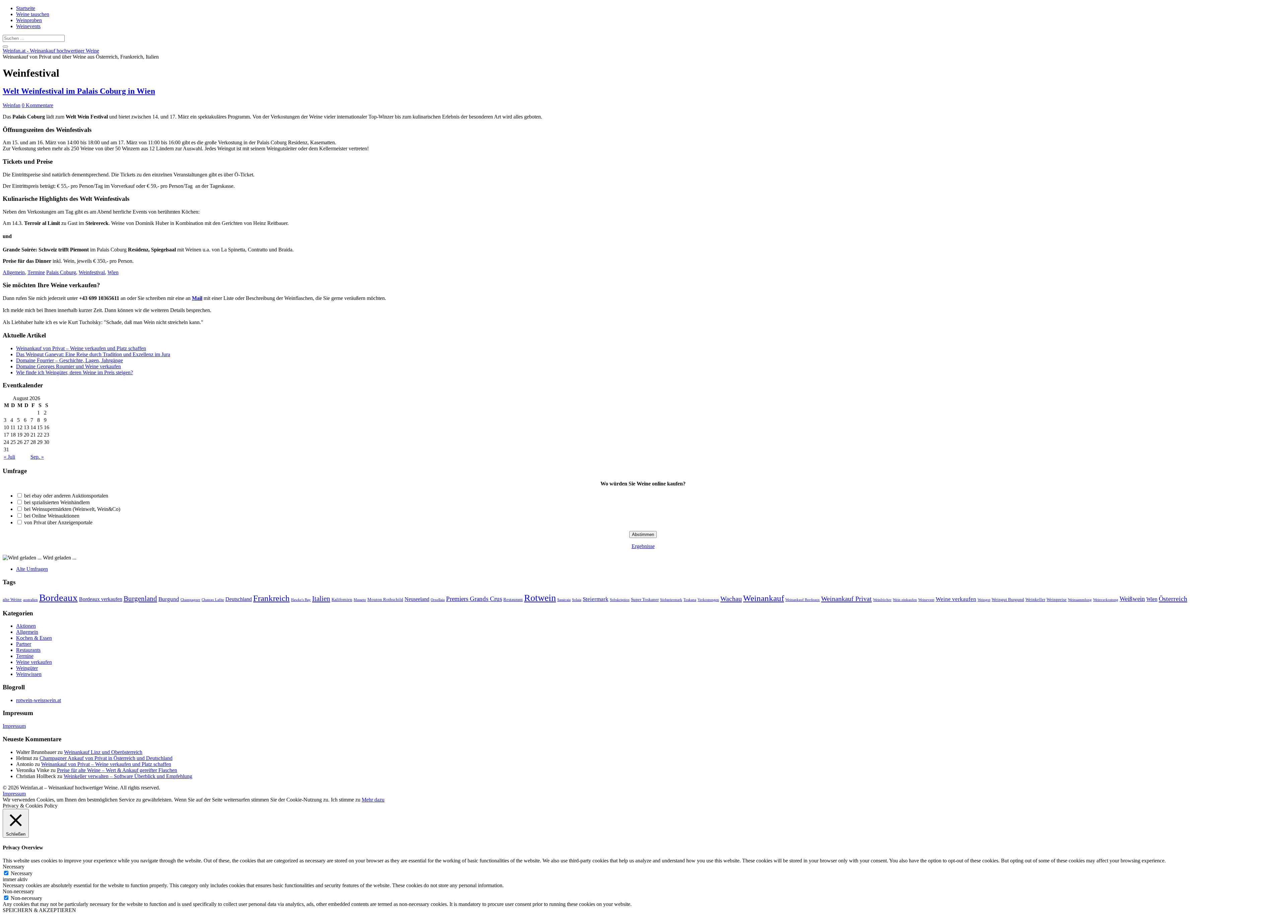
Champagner (190, 600)
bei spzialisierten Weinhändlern (57, 502)
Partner (23, 644)
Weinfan (11, 105)
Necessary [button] (13, 866)
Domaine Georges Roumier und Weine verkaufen (68, 366)
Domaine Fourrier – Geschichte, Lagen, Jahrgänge (69, 360)
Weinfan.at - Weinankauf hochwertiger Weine (51, 51)
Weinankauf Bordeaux (802, 600)
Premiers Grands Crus (474, 598)
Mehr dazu (373, 800)
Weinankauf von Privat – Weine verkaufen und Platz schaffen (81, 348)
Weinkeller (1035, 599)
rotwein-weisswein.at (38, 700)
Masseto (360, 600)
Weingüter (27, 668)
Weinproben (29, 20)
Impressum (14, 726)
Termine (36, 272)
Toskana (690, 600)
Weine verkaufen (956, 599)
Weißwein (1132, 598)
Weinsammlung (1080, 600)
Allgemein (14, 272)
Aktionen (26, 626)
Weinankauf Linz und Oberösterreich (103, 752)
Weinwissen (29, 674)
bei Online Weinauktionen (51, 516)
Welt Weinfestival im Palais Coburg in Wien (79, 91)
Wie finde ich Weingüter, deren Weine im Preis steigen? (74, 372)
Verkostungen (708, 600)
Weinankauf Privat (846, 598)
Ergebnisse (643, 546)
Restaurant (513, 599)
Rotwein (540, 598)
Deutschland (238, 599)
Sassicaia (564, 600)
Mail (197, 298)
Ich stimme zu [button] (345, 800)
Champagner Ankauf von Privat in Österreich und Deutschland (106, 758)
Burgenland (140, 599)
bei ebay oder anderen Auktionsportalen (66, 496)
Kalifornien (342, 599)
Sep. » (37, 457)
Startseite (25, 8)
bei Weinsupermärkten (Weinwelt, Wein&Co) (72, 509)
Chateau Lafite (213, 600)
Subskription (620, 600)
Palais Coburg (61, 272)
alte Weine (12, 599)
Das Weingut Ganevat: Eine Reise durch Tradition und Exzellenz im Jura (93, 354)
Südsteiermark (671, 600)
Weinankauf (763, 598)
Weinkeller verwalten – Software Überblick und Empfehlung (128, 776)
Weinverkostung (1105, 600)
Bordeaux (58, 597)
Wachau (731, 598)
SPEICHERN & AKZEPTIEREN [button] (39, 910)
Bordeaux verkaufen (100, 599)
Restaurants (28, 650)
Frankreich (271, 598)
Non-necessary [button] (18, 891)
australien (30, 600)
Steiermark (596, 599)
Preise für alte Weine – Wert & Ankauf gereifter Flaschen (117, 770)
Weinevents (28, 26)
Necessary (21, 873)
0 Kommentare (37, 105)
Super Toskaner (645, 599)
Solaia (576, 600)
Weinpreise (1057, 599)
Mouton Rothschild (385, 599)
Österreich (1173, 598)
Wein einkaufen (905, 600)
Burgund (168, 599)
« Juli (9, 457)
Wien (113, 272)
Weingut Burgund (1008, 599)
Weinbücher (882, 600)
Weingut (984, 600)
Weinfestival (92, 272)
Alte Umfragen (32, 569)
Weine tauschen (32, 14)
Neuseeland (417, 599)
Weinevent (926, 600)
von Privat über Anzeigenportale (58, 522)
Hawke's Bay (301, 600)
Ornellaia (438, 600)
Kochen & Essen (34, 638)
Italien (321, 599)
